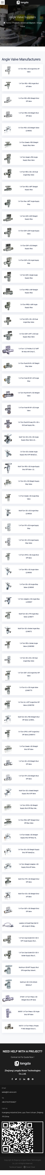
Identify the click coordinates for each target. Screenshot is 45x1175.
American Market (28, 23)
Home (8, 23)
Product (15, 23)
